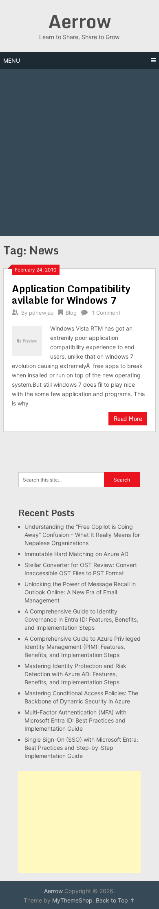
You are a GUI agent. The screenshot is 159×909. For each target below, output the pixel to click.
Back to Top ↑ (115, 900)
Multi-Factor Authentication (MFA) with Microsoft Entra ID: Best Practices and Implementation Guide (75, 720)
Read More (127, 418)
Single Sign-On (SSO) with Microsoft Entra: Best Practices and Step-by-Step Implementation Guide (81, 747)
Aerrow (79, 21)
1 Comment (106, 312)
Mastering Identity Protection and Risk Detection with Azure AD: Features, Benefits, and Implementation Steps (75, 674)
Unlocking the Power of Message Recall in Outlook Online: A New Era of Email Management (80, 592)
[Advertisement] (79, 152)
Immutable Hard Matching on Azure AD (76, 553)
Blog (71, 312)
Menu (11, 60)
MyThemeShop (72, 900)
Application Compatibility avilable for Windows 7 (71, 294)
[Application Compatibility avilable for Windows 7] (27, 340)
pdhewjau (41, 312)
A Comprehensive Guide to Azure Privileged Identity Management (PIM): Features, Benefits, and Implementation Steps (82, 646)
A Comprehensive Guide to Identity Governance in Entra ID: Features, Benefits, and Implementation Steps (81, 619)
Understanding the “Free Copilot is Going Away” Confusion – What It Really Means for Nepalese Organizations (82, 534)
